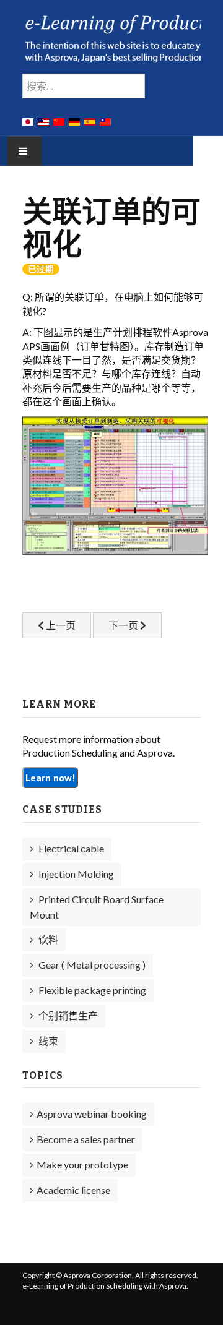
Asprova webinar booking (92, 1114)
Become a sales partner (86, 1139)
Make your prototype (82, 1164)
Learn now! (50, 777)
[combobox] (83, 86)
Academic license (73, 1190)
